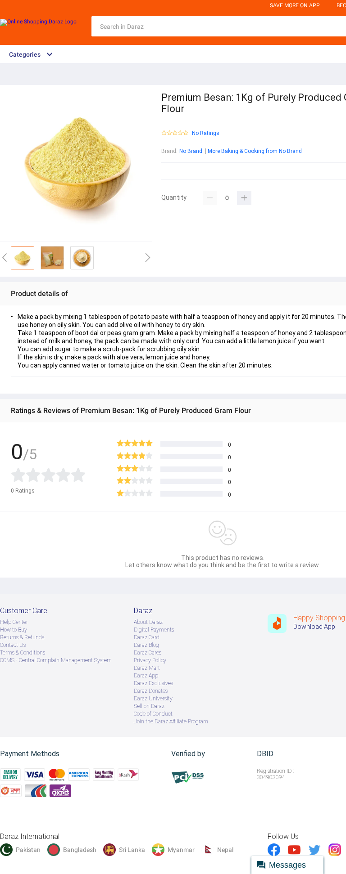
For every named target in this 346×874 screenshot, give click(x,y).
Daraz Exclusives (153, 683)
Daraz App (146, 675)
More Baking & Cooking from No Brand (255, 151)
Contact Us (13, 645)
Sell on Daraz (149, 706)
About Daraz (148, 622)
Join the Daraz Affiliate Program (171, 721)
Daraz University (153, 698)
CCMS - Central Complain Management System (56, 660)
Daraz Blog (146, 645)
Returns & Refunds (22, 637)
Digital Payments (154, 630)
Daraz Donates (151, 691)
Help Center (14, 622)
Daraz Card (146, 637)
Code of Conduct (153, 714)
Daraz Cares (147, 653)
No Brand (190, 151)
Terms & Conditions (22, 653)
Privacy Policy (150, 660)
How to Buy (13, 630)
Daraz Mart (147, 668)
